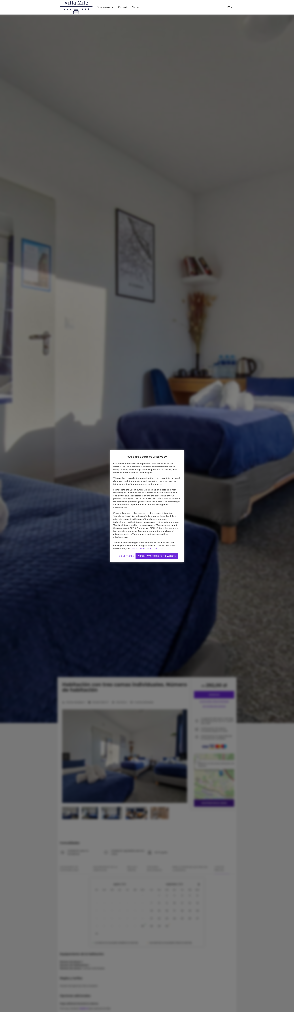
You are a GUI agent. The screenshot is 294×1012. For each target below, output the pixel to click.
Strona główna (105, 7)
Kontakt (122, 7)
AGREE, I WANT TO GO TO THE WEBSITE (157, 556)
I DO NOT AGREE (126, 556)
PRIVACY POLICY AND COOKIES (147, 548)
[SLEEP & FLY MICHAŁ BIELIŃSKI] (76, 7)
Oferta (135, 7)
